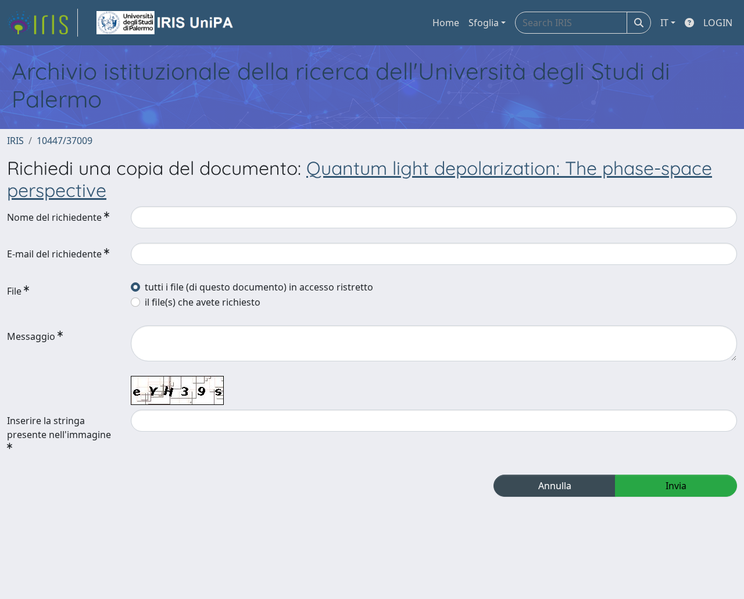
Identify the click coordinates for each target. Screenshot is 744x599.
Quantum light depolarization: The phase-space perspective (359, 179)
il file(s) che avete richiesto (202, 302)
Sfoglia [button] (483, 22)
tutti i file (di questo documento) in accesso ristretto (259, 287)
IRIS (15, 140)
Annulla (554, 485)
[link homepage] (42, 23)
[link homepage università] (165, 23)
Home (445, 22)
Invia (676, 485)
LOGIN (717, 22)
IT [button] (664, 22)
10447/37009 (64, 140)
